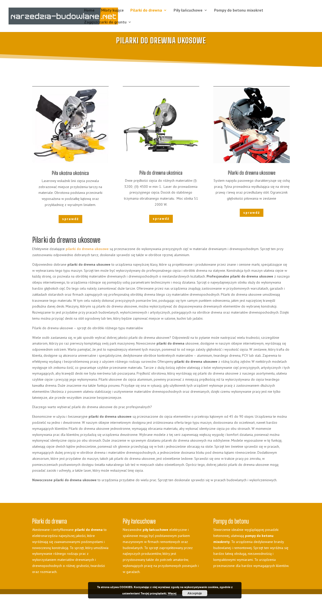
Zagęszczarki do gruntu (105, 22)
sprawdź (70, 219)
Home (89, 10)
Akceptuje (194, 593)
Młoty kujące (112, 10)
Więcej (172, 593)
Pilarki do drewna (146, 10)
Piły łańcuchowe (188, 10)
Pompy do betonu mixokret (238, 10)
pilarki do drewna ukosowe (87, 249)
